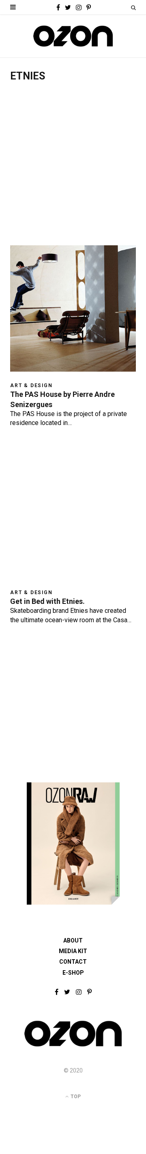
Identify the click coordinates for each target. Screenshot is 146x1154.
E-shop (73, 972)
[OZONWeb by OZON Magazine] (73, 36)
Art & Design (31, 385)
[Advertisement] (73, 168)
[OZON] (73, 1045)
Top (75, 1096)
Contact (73, 961)
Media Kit (73, 951)
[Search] (133, 7)
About (73, 940)
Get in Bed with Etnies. (47, 601)
